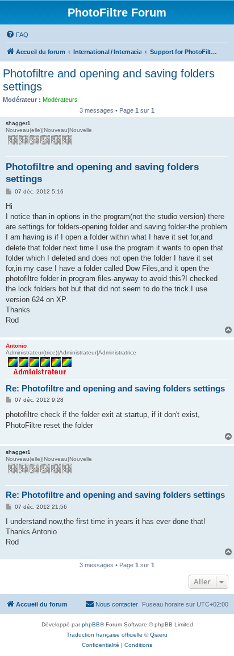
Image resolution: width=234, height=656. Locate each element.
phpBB (91, 624)
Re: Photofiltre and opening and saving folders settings (115, 388)
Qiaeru (159, 635)
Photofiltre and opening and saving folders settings (109, 80)
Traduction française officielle (104, 635)
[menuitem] (17, 35)
